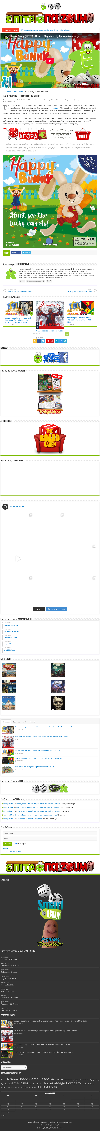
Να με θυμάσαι (22, 844)
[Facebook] (39, 341)
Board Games (18, 92)
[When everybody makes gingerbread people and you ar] (18, 527)
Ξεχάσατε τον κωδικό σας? (12, 851)
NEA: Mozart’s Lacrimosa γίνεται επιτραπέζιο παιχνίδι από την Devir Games (41, 737)
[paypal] (65, 341)
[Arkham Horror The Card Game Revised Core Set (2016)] (58, 670)
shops (8, 1087)
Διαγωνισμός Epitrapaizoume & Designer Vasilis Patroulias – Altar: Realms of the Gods (18, 320)
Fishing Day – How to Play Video (80, 291)
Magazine (50, 1083)
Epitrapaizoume (10, 100)
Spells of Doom (25, 1087)
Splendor (33, 1087)
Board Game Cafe (33, 1079)
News (41, 100)
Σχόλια (25, 722)
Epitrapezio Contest (79, 1080)
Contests (52, 1079)
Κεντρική (8, 92)
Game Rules (18, 1083)
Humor (35, 1084)
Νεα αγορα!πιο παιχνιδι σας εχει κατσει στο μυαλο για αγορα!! (38, 804)
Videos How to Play (62, 100)
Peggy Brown (55, 108)
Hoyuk (30, 1084)
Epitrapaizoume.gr (65, 1122)
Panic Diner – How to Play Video (20, 291)
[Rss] (35, 341)
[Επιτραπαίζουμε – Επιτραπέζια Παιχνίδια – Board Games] (50, 6)
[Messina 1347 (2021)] (9, 670)
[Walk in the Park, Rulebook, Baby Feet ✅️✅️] (50, 590)
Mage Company (68, 1083)
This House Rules (46, 1086)
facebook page (89, 1080)
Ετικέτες (33, 722)
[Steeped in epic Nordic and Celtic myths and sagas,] (81, 559)
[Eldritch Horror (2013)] (58, 686)
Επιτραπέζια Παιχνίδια (75, 100)
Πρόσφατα (6, 722)
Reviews (3, 1087)
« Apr (3, 1115)
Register (6, 848)
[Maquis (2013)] (9, 686)
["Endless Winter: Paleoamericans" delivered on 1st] (50, 559)
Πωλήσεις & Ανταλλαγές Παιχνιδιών (29, 819)
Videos (53, 100)
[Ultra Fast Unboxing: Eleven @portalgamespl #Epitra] (18, 559)
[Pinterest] (48, 341)
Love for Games (42, 1122)
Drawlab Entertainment (65, 1080)
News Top (47, 100)
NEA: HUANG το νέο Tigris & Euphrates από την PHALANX (35, 767)
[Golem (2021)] (58, 703)
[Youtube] (52, 341)
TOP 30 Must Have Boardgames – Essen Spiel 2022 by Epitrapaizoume (39, 758)
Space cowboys (15, 1087)
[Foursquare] (57, 341)
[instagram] (61, 341)
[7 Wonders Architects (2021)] (9, 703)
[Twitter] (43, 341)
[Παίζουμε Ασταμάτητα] (50, 18)
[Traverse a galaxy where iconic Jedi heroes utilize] (81, 590)
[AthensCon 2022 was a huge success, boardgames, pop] (18, 590)
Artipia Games (9, 1079)
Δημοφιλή (16, 722)
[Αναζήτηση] (67, 334)
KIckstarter (40, 1084)
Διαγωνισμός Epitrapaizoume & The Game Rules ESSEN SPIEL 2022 (42, 30)
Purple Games (89, 1084)
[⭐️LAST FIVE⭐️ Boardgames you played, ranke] (81, 527)
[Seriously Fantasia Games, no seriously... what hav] (50, 527)
